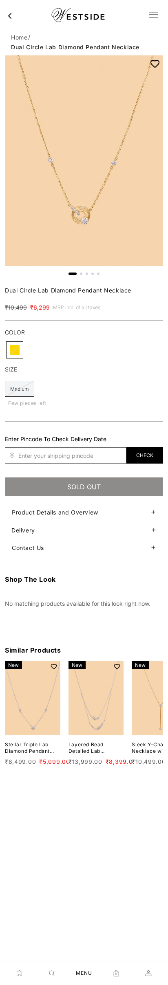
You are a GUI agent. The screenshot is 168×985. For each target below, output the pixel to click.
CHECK (144, 455)
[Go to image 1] (73, 274)
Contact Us (28, 547)
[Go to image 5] (98, 274)
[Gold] (15, 350)
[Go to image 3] (87, 274)
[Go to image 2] (81, 274)
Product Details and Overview (55, 512)
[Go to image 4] (92, 274)
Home (19, 37)
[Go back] (10, 16)
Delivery (23, 530)
